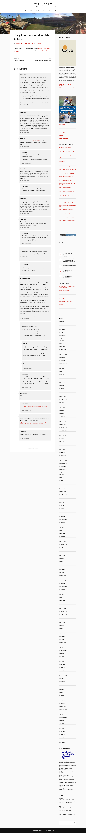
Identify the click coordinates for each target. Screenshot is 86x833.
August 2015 (62, 555)
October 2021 (63, 377)
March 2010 (62, 734)
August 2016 (62, 522)
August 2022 (62, 365)
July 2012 (62, 656)
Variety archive (62, 312)
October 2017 (63, 497)
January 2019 (63, 458)
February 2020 (63, 421)
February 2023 (63, 349)
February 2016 (63, 538)
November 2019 (63, 430)
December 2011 (63, 675)
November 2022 (63, 357)
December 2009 (63, 739)
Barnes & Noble (62, 129)
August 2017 (62, 499)
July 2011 (62, 689)
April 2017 (62, 505)
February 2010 (63, 737)
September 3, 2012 (29, 43)
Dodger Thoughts (43, 3)
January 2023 (63, 351)
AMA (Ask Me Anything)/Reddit (65, 180)
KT (24, 363)
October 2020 (63, 402)
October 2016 (63, 516)
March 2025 (62, 324)
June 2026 (62, 321)
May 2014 (62, 597)
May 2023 (62, 343)
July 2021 (62, 385)
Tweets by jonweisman (63, 244)
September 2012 (63, 650)
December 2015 (63, 544)
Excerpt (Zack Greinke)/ (67, 199)
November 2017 (63, 494)
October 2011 (63, 681)
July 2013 (62, 625)
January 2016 (63, 541)
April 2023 (62, 346)
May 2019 (62, 446)
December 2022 (63, 354)
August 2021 (62, 382)
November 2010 (63, 711)
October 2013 (63, 617)
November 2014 (63, 580)
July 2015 (62, 558)
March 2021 (62, 393)
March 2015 (62, 569)
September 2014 (63, 586)
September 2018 (63, 469)
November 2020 (63, 399)
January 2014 (63, 608)
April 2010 (62, 731)
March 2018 (62, 485)
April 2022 (62, 374)
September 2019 (63, 435)
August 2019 (62, 438)
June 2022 (62, 371)
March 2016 (62, 536)
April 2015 (62, 566)
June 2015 (62, 561)
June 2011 (62, 692)
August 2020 (62, 407)
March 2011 (62, 700)
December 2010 (63, 709)
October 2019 (63, 432)
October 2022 (63, 360)
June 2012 (62, 658)
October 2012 (63, 647)
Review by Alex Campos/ (67, 164)
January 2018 (63, 491)
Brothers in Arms (57, 10)
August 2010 (62, 720)
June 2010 (62, 725)
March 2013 (62, 636)
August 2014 (62, 589)
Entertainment (39, 10)
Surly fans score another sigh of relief (31, 37)
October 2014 (63, 583)
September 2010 (63, 717)
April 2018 (62, 483)
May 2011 (62, 695)
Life (45, 10)
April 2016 (62, 533)
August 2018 (62, 472)
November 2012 (63, 644)
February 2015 (63, 572)
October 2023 (63, 335)
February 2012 (63, 670)
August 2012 (62, 653)
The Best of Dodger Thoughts (65, 309)
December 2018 (63, 460)
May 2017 (62, 502)
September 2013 (63, 619)
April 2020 (62, 416)
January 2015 (63, 575)
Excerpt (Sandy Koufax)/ (66, 166)
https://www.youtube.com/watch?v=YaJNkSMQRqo (31, 141)
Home (26, 10)
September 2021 (63, 379)
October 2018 (63, 466)
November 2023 (63, 332)
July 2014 (62, 591)
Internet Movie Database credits (65, 301)
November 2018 (63, 463)
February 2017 (63, 508)
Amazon (60, 127)
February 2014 (63, 605)
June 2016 (62, 527)
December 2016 (63, 511)
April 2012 (62, 664)
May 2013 (62, 631)
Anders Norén (51, 830)
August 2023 (62, 338)
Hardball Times (62, 298)
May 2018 (62, 480)
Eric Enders (23, 169)
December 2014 (63, 578)
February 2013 (63, 639)
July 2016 (62, 524)
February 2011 (63, 703)
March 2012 (62, 667)
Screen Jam (61, 304)
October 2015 (63, 550)
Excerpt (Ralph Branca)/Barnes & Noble (67, 202)
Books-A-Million (62, 132)
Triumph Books (62, 124)
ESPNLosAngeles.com (63, 295)
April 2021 (62, 391)
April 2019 (62, 449)
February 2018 (63, 488)
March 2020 (62, 418)
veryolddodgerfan (25, 278)
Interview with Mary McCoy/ (67, 173)
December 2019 (63, 427)
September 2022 (63, 363)
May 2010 (62, 728)
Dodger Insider (62, 293)
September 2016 (63, 519)
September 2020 (63, 405)
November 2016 (63, 513)
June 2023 (62, 340)
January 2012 (63, 672)
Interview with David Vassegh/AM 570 (66, 217)
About (50, 10)
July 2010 (62, 723)
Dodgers (31, 10)
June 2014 (62, 594)
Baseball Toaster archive (64, 290)
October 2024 (63, 326)
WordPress (39, 830)
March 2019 (62, 452)
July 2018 (62, 474)
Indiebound (61, 135)
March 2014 (62, 603)
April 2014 (62, 600)
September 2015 (63, 552)
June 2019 (62, 444)
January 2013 (63, 642)
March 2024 (62, 329)
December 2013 (63, 611)
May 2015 (62, 564)
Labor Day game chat (19, 60)
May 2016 (62, 530)
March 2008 (62, 742)
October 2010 (63, 714)
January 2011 (63, 706)
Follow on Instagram (71, 235)
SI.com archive (62, 307)
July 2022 (62, 368)
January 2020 (63, 424)
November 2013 (63, 614)
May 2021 (62, 388)
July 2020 (62, 410)
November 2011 (63, 678)
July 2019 (62, 441)
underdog (23, 74)
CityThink (39, 43)
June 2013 (62, 628)
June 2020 (62, 413)
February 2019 (63, 455)
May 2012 (62, 661)
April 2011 (62, 698)
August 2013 (62, 622)
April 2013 (62, 633)
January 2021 (63, 396)
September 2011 (63, 684)
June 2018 (62, 477)
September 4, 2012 (25, 180)
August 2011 (62, 686)
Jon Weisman (18, 43)
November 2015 (63, 547)
